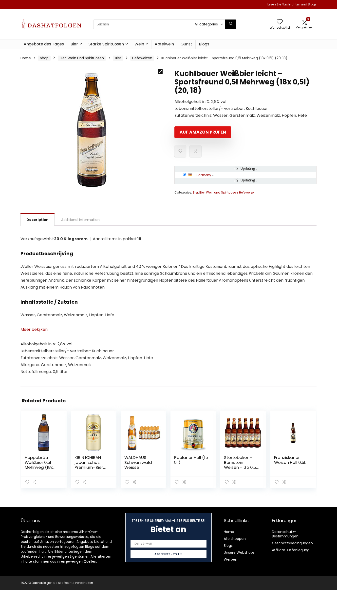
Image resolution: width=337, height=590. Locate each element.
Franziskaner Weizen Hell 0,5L (290, 459)
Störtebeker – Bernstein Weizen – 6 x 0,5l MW (240, 464)
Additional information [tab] (80, 219)
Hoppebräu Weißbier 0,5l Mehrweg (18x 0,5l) (39, 464)
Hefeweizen (142, 58)
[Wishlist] (280, 22)
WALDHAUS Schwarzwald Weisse (138, 462)
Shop (44, 58)
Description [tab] (37, 219)
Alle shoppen (235, 538)
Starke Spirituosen (106, 44)
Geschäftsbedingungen (292, 543)
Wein (139, 44)
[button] (160, 71)
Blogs (204, 44)
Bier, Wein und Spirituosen (82, 58)
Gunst (186, 44)
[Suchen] (230, 24)
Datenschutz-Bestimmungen (285, 534)
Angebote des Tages (44, 44)
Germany (203, 174)
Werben (230, 559)
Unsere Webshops (239, 552)
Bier (74, 44)
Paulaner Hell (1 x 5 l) (191, 459)
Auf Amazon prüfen (203, 132)
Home (25, 58)
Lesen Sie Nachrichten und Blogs (292, 4)
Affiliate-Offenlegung (290, 550)
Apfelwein (164, 44)
